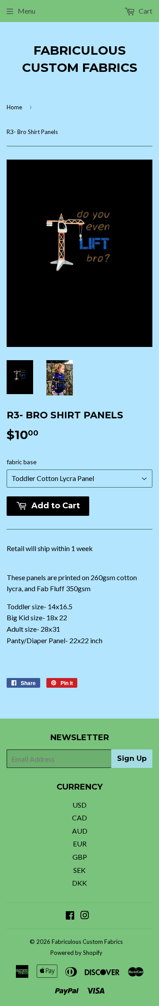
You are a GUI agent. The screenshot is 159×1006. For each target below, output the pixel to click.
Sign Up (132, 758)
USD (79, 805)
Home (14, 107)
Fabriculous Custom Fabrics (79, 59)
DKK (79, 883)
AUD (79, 831)
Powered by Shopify (76, 952)
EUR (80, 843)
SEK (79, 870)
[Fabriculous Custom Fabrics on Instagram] (84, 916)
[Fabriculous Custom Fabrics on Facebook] (70, 916)
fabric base (22, 462)
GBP (79, 857)
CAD (79, 817)
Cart (144, 11)
